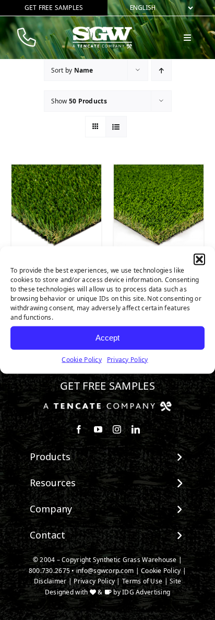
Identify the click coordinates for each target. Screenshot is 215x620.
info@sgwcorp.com (105, 570)
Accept (107, 337)
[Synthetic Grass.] (107, 405)
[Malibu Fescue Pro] (56, 209)
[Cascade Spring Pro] (159, 209)
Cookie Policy (82, 359)
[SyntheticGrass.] (102, 30)
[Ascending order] (161, 70)
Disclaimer (50, 581)
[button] (199, 259)
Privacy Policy (127, 359)
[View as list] (116, 126)
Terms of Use (142, 581)
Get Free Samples (107, 386)
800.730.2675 (49, 570)
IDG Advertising (146, 592)
